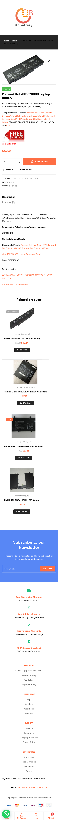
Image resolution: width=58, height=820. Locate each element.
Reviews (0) (8, 202)
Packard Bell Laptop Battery (15, 284)
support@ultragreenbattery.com (32, 787)
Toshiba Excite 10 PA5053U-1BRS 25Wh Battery (25, 391)
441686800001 (8, 275)
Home (6, 40)
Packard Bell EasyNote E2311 (33, 116)
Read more (22, 349)
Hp (30, 442)
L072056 (49, 275)
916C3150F (39, 275)
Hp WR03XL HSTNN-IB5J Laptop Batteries (23, 446)
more (8, 125)
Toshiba (32, 387)
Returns (29, 613)
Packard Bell (32, 179)
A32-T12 (19, 275)
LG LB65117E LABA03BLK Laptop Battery (22, 338)
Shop (14, 40)
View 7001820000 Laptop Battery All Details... (23, 254)
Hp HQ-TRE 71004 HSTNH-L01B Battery (21, 500)
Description (8, 196)
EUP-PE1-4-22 (8, 278)
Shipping (29, 597)
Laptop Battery (19, 179)
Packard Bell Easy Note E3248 (34, 245)
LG (29, 334)
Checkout (29, 647)
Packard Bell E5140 (35, 112)
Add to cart (41, 161)
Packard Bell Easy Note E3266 (35, 248)
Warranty (29, 630)
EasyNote (10, 182)
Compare (9, 169)
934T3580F (29, 275)
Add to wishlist (25, 169)
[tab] (29, 197)
